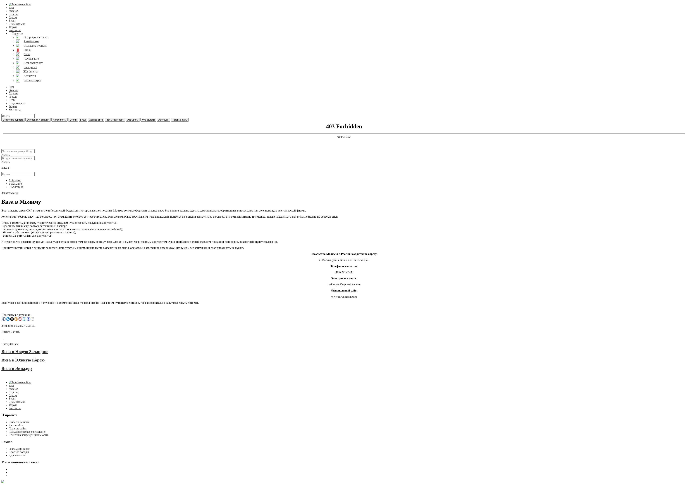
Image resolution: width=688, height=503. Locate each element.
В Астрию (15, 180)
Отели (73, 119)
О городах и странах (38, 119)
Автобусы (163, 119)
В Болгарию (16, 186)
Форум (13, 27)
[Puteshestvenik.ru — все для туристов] (20, 4)
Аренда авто (96, 119)
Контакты (15, 30)
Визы (12, 20)
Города (13, 17)
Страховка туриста (13, 119)
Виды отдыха (17, 23)
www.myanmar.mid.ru (344, 296)
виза (4, 325)
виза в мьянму (16, 325)
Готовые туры (180, 119)
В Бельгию (15, 183)
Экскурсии (132, 119)
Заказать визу (9, 192)
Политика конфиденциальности (28, 434)
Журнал (13, 10)
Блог (11, 7)
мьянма (30, 325)
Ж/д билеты (148, 119)
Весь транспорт (114, 119)
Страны (13, 14)
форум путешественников (122, 302)
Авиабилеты (59, 119)
